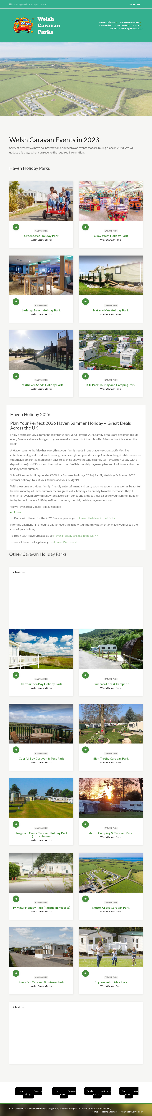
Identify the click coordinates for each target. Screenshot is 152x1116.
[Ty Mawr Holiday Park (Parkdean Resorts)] (41, 876)
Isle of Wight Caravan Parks (65, 1093)
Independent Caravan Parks (113, 25)
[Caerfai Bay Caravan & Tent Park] (41, 727)
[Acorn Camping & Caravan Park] (111, 801)
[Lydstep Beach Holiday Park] (41, 279)
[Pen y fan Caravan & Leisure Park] (41, 950)
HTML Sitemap (109, 1111)
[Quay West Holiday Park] (111, 204)
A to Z (136, 25)
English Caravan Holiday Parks (99, 1093)
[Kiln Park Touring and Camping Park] (111, 353)
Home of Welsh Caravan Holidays (30, 1093)
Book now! (15, 512)
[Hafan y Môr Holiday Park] (111, 279)
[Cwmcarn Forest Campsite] (111, 652)
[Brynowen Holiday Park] (111, 950)
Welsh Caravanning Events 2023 (126, 28)
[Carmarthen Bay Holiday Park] (41, 652)
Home (95, 1111)
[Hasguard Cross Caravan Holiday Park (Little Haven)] (41, 801)
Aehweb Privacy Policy (100, 1108)
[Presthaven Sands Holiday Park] (41, 353)
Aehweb (63, 1108)
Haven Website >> (66, 542)
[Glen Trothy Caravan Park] (111, 727)
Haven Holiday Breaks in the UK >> (75, 535)
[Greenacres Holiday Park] (41, 204)
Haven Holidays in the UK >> (97, 518)
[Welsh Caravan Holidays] (38, 25)
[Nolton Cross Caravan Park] (111, 876)
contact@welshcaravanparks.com (29, 4)
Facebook (135, 4)
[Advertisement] (76, 599)
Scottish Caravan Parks (130, 1093)
